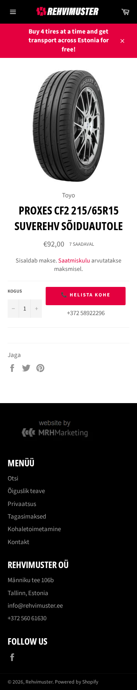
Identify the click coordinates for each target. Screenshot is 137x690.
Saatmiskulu (74, 260)
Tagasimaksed (27, 516)
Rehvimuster (39, 681)
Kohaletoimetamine (34, 529)
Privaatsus (22, 504)
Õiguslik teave (26, 491)
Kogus (15, 291)
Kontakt (18, 542)
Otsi (13, 478)
